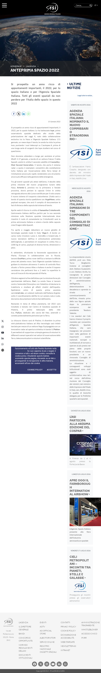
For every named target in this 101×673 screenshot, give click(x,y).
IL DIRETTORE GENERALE (25, 628)
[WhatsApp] (3, 344)
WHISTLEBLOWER (89, 629)
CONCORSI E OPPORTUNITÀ (26, 639)
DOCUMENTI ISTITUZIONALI (25, 656)
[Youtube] (52, 664)
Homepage (16, 66)
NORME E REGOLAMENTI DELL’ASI (26, 648)
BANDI (22, 633)
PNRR (84, 638)
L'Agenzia (31, 66)
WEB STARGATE (68, 642)
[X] (3, 321)
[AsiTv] (3, 350)
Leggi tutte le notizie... (85, 95)
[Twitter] (40, 664)
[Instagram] (3, 327)
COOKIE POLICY (68, 630)
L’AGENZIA (23, 622)
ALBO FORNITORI (48, 638)
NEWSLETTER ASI (68, 646)
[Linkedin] (59, 664)
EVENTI (43, 622)
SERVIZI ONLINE (47, 642)
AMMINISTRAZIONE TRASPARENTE (90, 624)
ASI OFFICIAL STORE (46, 632)
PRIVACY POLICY (68, 626)
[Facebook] (34, 664)
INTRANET (65, 650)
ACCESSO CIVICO (89, 633)
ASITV (42, 626)
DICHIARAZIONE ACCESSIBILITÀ (68, 636)
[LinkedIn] (3, 338)
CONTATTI (65, 622)
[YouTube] (3, 333)
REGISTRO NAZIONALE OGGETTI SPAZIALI (48, 649)
